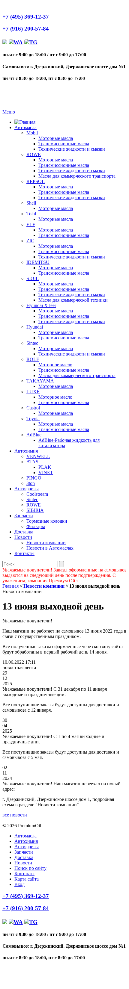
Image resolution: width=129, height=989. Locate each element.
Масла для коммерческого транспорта (77, 176)
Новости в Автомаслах (50, 548)
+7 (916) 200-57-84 (25, 28)
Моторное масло (55, 364)
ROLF (32, 359)
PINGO (33, 477)
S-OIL (32, 278)
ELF (30, 224)
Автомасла (25, 127)
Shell (31, 202)
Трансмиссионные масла (63, 143)
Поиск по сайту (30, 868)
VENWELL (38, 456)
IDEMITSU (38, 262)
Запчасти (23, 515)
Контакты (24, 553)
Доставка (23, 531)
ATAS (32, 461)
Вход (19, 884)
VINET (45, 472)
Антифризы (26, 488)
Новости (23, 537)
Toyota (33, 418)
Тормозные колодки (46, 521)
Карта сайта (26, 878)
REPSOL (35, 181)
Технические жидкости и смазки (71, 149)
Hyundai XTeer (41, 305)
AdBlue (33, 434)
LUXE (33, 391)
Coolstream (37, 494)
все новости (14, 814)
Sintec (32, 343)
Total (31, 213)
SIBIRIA (35, 510)
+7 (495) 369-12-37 (25, 16)
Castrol (33, 407)
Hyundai (34, 326)
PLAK (44, 467)
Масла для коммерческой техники (73, 300)
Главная (10, 586)
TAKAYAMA (40, 380)
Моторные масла (55, 138)
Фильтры (35, 526)
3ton (30, 483)
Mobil (32, 132)
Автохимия (26, 450)
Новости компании (46, 542)
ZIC (30, 240)
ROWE (33, 154)
